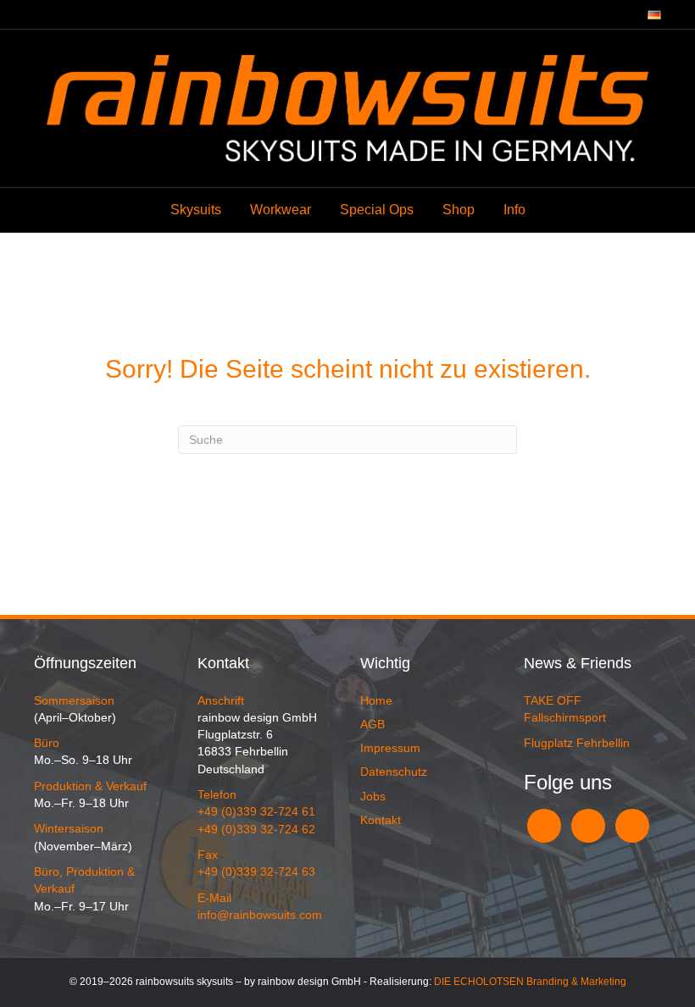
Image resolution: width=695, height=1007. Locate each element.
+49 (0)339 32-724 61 (256, 811)
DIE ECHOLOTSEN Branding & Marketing (530, 982)
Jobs (373, 796)
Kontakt (380, 820)
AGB (372, 724)
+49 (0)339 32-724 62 (256, 829)
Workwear (280, 209)
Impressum (390, 748)
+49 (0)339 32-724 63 (256, 871)
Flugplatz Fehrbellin (577, 743)
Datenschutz (393, 771)
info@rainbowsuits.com (259, 914)
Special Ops (377, 209)
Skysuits (195, 209)
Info (514, 209)
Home (376, 700)
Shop (458, 209)
